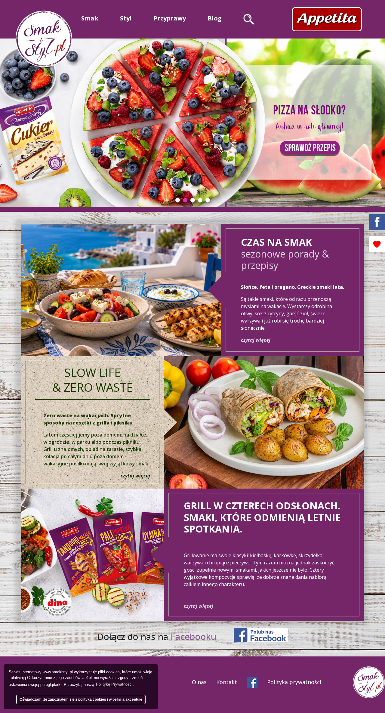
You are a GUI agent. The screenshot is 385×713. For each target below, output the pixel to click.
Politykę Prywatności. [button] (115, 684)
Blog (215, 18)
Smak (89, 18)
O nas (199, 682)
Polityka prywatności (294, 682)
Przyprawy (169, 18)
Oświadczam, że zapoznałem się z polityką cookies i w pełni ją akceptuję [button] (81, 699)
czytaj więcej (255, 340)
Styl (126, 18)
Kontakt (226, 682)
